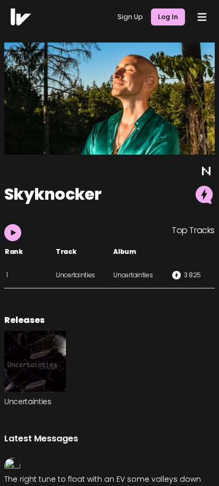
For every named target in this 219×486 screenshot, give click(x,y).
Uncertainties (75, 274)
